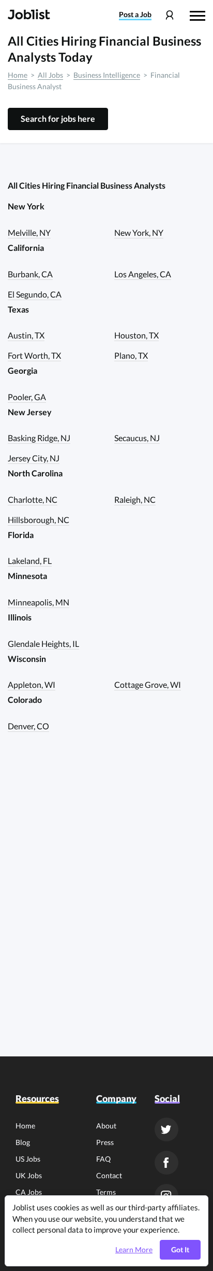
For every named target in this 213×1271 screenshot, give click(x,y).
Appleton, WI (31, 684)
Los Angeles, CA (142, 274)
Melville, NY (29, 232)
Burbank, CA (30, 274)
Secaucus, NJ (137, 438)
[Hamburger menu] (197, 14)
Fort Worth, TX (34, 355)
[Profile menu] (169, 15)
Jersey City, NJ (33, 458)
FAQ (103, 1158)
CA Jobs (29, 1192)
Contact (109, 1175)
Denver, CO (28, 726)
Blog (23, 1142)
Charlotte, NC (32, 499)
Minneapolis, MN (38, 602)
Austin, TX (26, 335)
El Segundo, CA (35, 294)
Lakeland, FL (30, 561)
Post (135, 14)
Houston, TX (136, 335)
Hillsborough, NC (38, 520)
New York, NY (138, 232)
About (106, 1125)
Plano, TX (131, 355)
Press (105, 1142)
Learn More (134, 1250)
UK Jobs (29, 1175)
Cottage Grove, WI (147, 684)
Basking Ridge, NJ (39, 438)
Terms (106, 1192)
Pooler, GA (27, 397)
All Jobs (50, 74)
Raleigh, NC (135, 499)
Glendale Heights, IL (43, 643)
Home (17, 74)
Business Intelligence (106, 74)
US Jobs (28, 1158)
